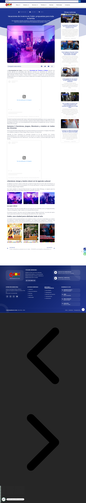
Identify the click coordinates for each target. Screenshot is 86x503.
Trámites (43, 5)
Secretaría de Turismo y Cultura (39, 70)
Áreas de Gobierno (32, 291)
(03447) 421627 (67, 300)
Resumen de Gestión (50, 294)
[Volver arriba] (83, 309)
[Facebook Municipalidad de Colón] (7, 296)
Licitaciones (48, 298)
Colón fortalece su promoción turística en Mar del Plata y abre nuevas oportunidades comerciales (70, 53)
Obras (17, 5)
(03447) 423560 (67, 304)
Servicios (34, 5)
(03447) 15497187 (67, 295)
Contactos (67, 5)
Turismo (41, 11)
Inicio (66, 310)
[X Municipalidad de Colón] (13, 296)
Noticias (51, 5)
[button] (41, 66)
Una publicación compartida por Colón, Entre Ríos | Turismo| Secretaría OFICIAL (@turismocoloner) (28, 177)
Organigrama (48, 292)
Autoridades (48, 290)
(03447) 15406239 (67, 291)
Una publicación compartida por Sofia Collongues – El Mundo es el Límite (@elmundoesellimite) (27, 116)
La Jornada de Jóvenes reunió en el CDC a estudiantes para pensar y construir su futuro (70, 26)
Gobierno (25, 5)
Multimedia (59, 5)
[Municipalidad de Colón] (14, 275)
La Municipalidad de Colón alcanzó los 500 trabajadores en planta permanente (69, 80)
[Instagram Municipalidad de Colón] (10, 296)
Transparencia (48, 296)
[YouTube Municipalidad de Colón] (17, 296)
